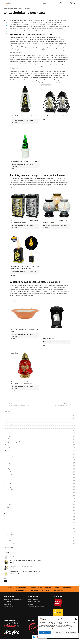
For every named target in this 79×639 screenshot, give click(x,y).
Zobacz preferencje (71, 632)
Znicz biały (6, 481)
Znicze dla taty (7, 540)
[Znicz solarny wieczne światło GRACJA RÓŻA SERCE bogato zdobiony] (25, 204)
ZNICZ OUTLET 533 (48, 338)
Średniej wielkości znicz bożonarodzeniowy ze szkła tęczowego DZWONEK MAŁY (25, 383)
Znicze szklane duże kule (10, 418)
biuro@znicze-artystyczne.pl (39, 606)
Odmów (58, 632)
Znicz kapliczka (8, 472)
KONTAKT (30, 604)
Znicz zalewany (8, 511)
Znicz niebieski (7, 433)
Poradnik (56, 587)
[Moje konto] (64, 3)
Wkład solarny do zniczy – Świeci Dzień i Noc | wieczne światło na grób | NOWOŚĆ (25, 267)
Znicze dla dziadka (8, 457)
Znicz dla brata (8, 421)
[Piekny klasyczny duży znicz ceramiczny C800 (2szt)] (25, 313)
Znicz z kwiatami (8, 519)
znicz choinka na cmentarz (29, 55)
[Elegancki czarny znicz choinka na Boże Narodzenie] (57, 99)
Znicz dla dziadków (9, 534)
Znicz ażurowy (7, 460)
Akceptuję (45, 632)
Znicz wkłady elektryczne (10, 490)
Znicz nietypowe (8, 463)
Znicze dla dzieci (8, 430)
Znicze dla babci (8, 448)
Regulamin (58, 636)
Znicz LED (6, 507)
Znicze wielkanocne (9, 439)
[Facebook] (34, 637)
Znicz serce (7, 529)
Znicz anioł (6, 454)
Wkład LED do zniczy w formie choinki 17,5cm (25, 161)
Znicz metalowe (8, 517)
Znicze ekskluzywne (9, 532)
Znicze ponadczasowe (9, 537)
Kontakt (10, 587)
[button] (76, 619)
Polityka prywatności (21, 590)
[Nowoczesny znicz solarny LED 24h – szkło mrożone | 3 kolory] (57, 204)
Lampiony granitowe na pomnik (12, 442)
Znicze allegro (7, 469)
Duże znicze (7, 478)
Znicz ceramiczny (8, 496)
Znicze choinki (21, 16)
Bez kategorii (7, 427)
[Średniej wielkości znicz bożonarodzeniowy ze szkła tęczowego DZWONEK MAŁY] (25, 365)
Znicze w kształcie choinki (48, 39)
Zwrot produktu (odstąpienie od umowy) (52, 590)
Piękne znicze (7, 445)
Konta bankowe (67, 587)
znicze (21, 291)
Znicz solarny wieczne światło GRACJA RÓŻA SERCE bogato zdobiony (24, 222)
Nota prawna (34, 590)
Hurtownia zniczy (8, 514)
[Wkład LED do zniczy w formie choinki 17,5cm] (25, 145)
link (5, 581)
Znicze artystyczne (8, 487)
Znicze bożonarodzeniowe (10, 466)
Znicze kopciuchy (8, 475)
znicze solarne (21, 182)
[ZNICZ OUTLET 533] (57, 317)
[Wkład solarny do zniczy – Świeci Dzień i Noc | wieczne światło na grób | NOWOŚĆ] (25, 250)
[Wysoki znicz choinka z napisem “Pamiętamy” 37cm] (25, 99)
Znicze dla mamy (8, 415)
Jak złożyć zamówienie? (22, 587)
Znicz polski (7, 493)
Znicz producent (8, 499)
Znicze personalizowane (10, 525)
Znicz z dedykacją (8, 504)
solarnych (39, 178)
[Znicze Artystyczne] (7, 3)
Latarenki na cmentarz (9, 543)
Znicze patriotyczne (9, 502)
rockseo (8, 16)
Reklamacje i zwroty (36, 587)
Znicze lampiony (8, 436)
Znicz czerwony (8, 424)
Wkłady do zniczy (8, 451)
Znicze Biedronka (8, 522)
